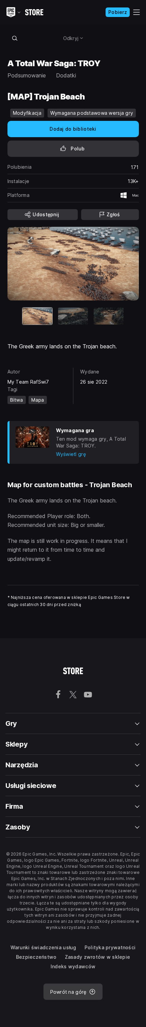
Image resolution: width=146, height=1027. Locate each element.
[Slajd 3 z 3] (108, 316)
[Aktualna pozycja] (37, 316)
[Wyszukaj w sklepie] (14, 38)
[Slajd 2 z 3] (73, 316)
